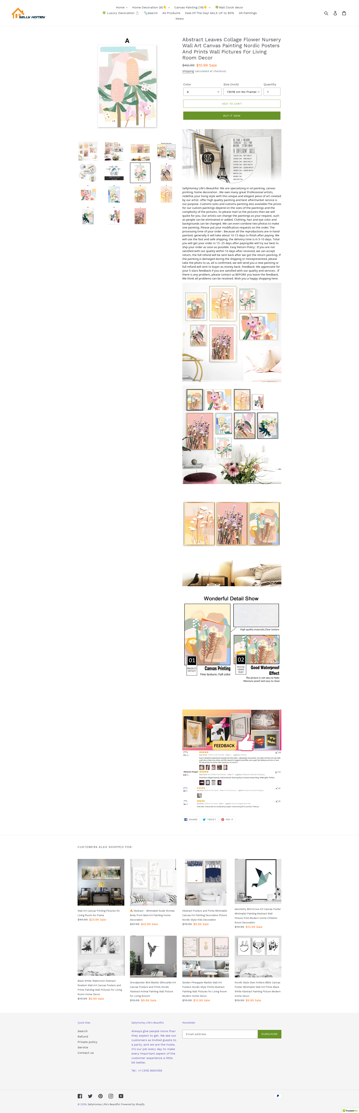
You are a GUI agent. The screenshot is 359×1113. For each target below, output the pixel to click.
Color (187, 84)
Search (83, 1031)
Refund (83, 1036)
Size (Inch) (231, 84)
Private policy (87, 1042)
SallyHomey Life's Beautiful (104, 1104)
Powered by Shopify (133, 1104)
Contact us (86, 1053)
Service (83, 1047)
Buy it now (231, 115)
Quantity (270, 84)
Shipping (188, 71)
